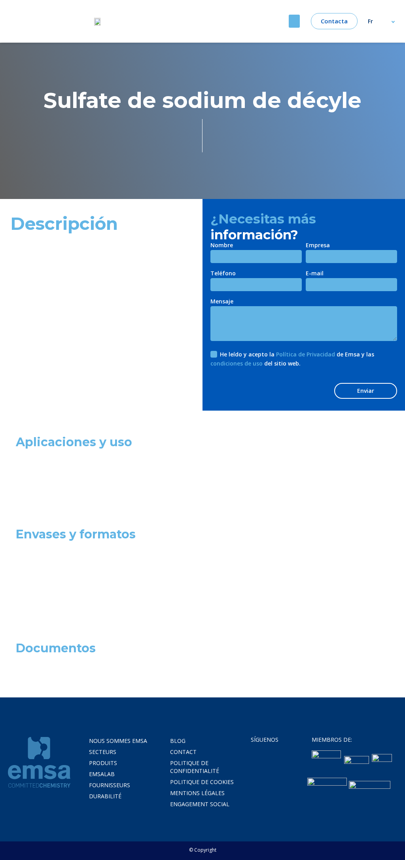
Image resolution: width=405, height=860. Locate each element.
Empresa (318, 245)
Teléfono (223, 274)
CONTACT (183, 752)
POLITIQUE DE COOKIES (202, 782)
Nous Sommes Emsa (118, 740)
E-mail (315, 274)
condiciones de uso (236, 363)
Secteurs (102, 752)
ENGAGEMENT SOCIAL (199, 804)
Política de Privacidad (305, 354)
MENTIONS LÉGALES (197, 793)
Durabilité (105, 796)
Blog (177, 740)
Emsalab (102, 774)
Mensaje (221, 302)
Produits (103, 763)
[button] (294, 21)
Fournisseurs (109, 785)
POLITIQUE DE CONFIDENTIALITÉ (194, 767)
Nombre (221, 245)
